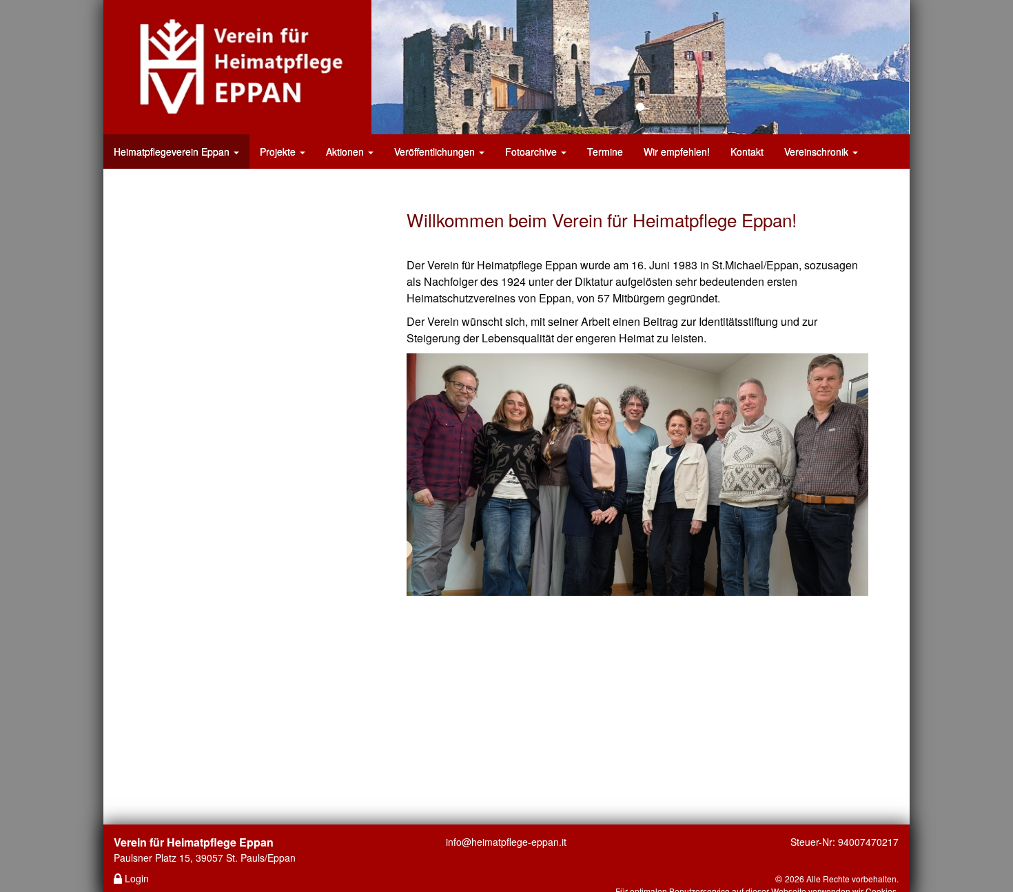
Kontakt (747, 151)
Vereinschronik (817, 151)
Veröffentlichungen (436, 151)
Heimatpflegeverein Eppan (173, 151)
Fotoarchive (532, 151)
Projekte (279, 151)
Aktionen (346, 151)
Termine (605, 151)
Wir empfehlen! (677, 151)
